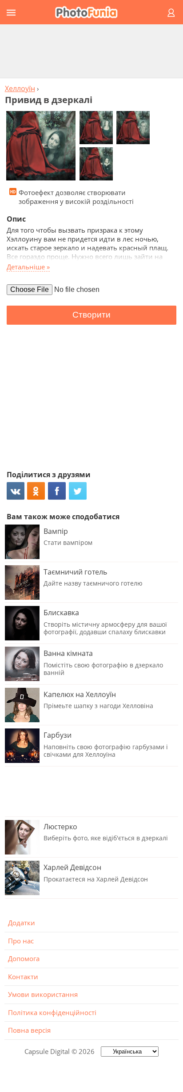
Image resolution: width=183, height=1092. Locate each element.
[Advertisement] (91, 51)
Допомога (24, 958)
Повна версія (29, 1030)
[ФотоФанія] (90, 12)
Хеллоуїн (20, 88)
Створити (91, 314)
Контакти (23, 976)
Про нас (21, 940)
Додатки (21, 922)
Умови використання (43, 994)
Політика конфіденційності (52, 1012)
